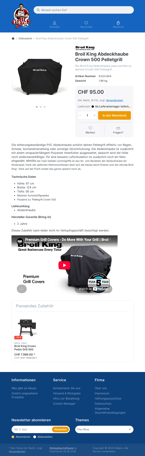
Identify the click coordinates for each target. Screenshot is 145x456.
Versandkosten (114, 100)
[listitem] (40, 74)
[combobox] (84, 10)
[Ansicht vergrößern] (40, 74)
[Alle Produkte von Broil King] (85, 48)
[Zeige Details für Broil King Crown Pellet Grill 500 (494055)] (26, 326)
